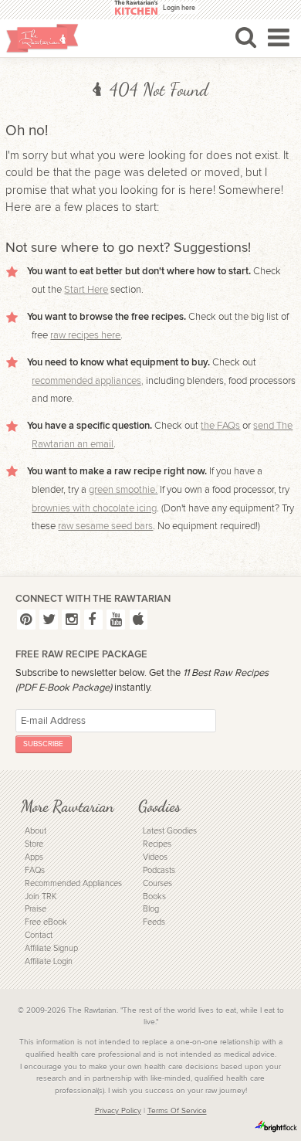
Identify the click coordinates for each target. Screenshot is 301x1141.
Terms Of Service (177, 1111)
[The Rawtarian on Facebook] (93, 619)
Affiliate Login (49, 961)
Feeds (154, 922)
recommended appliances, (88, 381)
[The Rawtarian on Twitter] (48, 619)
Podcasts (159, 870)
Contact (38, 935)
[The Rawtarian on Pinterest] (26, 619)
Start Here (86, 290)
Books (154, 896)
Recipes (157, 844)
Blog (151, 909)
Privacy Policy (118, 1111)
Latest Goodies (170, 831)
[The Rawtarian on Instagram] (71, 619)
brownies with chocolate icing (94, 508)
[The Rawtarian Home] (42, 38)
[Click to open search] (245, 37)
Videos (155, 857)
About (35, 831)
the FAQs (220, 425)
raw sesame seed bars (105, 526)
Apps (34, 857)
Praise (35, 909)
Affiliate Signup (51, 948)
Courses (157, 883)
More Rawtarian (67, 806)
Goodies (159, 806)
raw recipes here (85, 335)
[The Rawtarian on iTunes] (139, 619)
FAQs (35, 870)
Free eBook (46, 922)
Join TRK (40, 896)
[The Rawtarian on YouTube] (116, 619)
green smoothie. (123, 490)
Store (34, 844)
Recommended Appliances (73, 883)
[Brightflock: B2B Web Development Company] (276, 1126)
